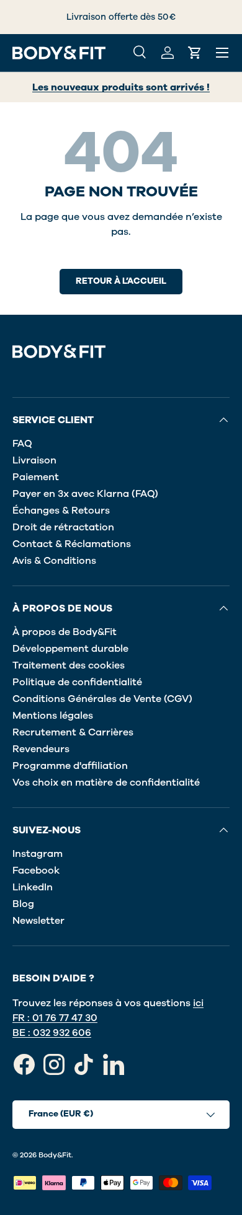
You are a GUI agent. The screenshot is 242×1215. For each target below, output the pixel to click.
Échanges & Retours (61, 510)
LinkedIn (32, 887)
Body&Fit (54, 1155)
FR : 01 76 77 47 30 (54, 1018)
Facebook (36, 870)
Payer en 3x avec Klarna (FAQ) (85, 494)
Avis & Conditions (54, 561)
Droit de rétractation (63, 527)
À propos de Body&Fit (64, 632)
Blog (23, 904)
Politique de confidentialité (77, 682)
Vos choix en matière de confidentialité (106, 782)
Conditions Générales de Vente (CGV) (102, 699)
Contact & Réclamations (71, 544)
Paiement (35, 477)
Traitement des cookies (68, 665)
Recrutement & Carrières (72, 732)
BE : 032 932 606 (51, 1033)
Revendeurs (40, 749)
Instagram (37, 854)
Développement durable (70, 649)
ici (198, 1003)
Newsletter (38, 921)
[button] (194, 52)
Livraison (34, 460)
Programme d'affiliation (70, 766)
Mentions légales (52, 715)
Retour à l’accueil (121, 281)
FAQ (22, 443)
